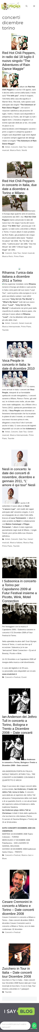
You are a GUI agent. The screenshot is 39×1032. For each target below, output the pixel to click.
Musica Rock (15, 150)
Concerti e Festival (12, 677)
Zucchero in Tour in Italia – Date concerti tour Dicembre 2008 (17, 972)
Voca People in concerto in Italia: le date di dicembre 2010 (18, 364)
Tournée (5, 330)
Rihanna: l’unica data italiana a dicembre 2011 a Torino (17, 276)
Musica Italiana (16, 543)
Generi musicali (28, 253)
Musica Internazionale (11, 327)
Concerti (14, 147)
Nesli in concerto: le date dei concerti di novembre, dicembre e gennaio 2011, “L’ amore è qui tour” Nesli (18, 477)
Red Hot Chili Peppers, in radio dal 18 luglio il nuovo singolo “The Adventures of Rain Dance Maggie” (19, 61)
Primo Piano (19, 256)
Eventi (24, 677)
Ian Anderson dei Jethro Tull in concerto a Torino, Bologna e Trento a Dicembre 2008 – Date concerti (19, 724)
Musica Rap (28, 543)
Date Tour (23, 147)
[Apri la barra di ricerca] (26, 6)
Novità (24, 150)
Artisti (7, 147)
